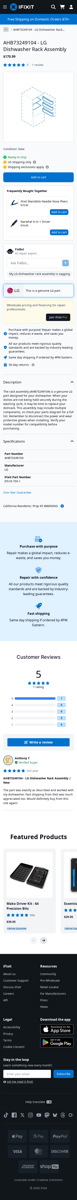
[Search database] (53, 7)
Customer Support (16, 980)
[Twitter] (22, 1115)
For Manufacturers (53, 993)
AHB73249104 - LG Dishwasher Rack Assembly (37, 30)
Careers (8, 993)
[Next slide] (43, 940)
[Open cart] (62, 7)
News (44, 1007)
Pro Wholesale (50, 980)
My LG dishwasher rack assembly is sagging (39, 274)
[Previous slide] (33, 940)
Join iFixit (58, 317)
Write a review (41, 742)
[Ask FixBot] (65, 263)
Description (12, 382)
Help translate (35, 1102)
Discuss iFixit (12, 987)
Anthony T (22, 758)
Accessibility (11, 1027)
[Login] (71, 7)
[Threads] (62, 1115)
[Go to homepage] (23, 7)
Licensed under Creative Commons (39, 1180)
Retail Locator (49, 987)
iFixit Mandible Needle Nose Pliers (44, 201)
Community (48, 974)
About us (9, 974)
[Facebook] (14, 1115)
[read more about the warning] (62, 506)
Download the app (55, 1019)
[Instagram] (30, 1115)
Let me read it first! (20, 1082)
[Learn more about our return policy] (33, 365)
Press (44, 1000)
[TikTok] (5, 1115)
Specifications (14, 441)
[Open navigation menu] (5, 7)
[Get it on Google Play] (57, 1042)
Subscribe (63, 1074)
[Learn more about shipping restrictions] (34, 162)
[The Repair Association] (71, 1115)
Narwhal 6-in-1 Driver (35, 222)
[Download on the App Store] (57, 1029)
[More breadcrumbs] (6, 29)
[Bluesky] (55, 1115)
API (5, 1000)
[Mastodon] (47, 1115)
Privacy (8, 1034)
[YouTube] (38, 1115)
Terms (7, 1040)
